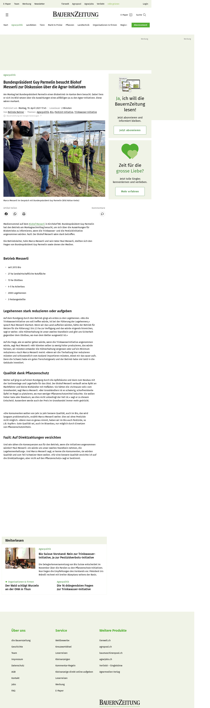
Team (16, 4)
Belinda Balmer (16, 112)
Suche (139, 15)
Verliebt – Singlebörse (110, 665)
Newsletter (39, 4)
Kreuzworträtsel (63, 646)
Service (61, 630)
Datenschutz (17, 665)
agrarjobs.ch (105, 659)
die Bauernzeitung (20, 640)
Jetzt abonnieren (130, 130)
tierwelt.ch (105, 640)
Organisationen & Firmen (105, 25)
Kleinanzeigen (62, 659)
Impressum (17, 659)
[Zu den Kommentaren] (102, 214)
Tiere (42, 25)
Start (5, 25)
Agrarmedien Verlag (109, 671)
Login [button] (145, 4)
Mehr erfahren (130, 191)
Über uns (18, 630)
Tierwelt (65, 4)
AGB (13, 671)
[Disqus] (54, 498)
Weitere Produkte (113, 630)
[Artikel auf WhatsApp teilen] (15, 214)
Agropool (76, 4)
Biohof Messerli (37, 224)
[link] (71, 555)
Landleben (31, 25)
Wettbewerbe (62, 640)
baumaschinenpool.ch (110, 653)
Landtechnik (83, 25)
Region (123, 25)
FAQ (13, 690)
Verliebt (100, 4)
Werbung (26, 4)
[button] (7, 14)
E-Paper (7, 4)
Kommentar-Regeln (65, 665)
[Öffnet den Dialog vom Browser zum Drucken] (24, 214)
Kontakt (15, 678)
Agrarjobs (89, 4)
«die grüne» (113, 4)
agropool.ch (105, 646)
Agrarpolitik (17, 25)
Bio (51, 112)
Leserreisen (61, 653)
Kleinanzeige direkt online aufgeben (74, 671)
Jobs (13, 684)
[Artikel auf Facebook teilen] (6, 214)
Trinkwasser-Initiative (85, 112)
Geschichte (17, 646)
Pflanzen (70, 25)
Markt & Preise (55, 25)
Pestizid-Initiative (64, 112)
